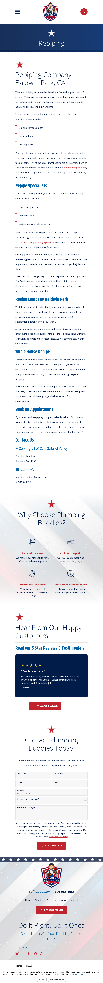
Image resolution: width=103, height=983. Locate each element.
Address (20, 791)
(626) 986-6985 (23, 481)
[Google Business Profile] (17, 953)
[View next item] (24, 706)
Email (56, 782)
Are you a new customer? (28, 799)
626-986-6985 (64, 891)
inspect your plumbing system (36, 242)
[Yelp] (29, 953)
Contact (74, 899)
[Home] (50, 11)
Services (51, 899)
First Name (21, 774)
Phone (19, 782)
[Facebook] (23, 953)
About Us (39, 899)
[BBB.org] (41, 953)
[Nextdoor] (35, 953)
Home (28, 899)
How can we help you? (26, 807)
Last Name (58, 774)
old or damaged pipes (75, 167)
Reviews (63, 899)
